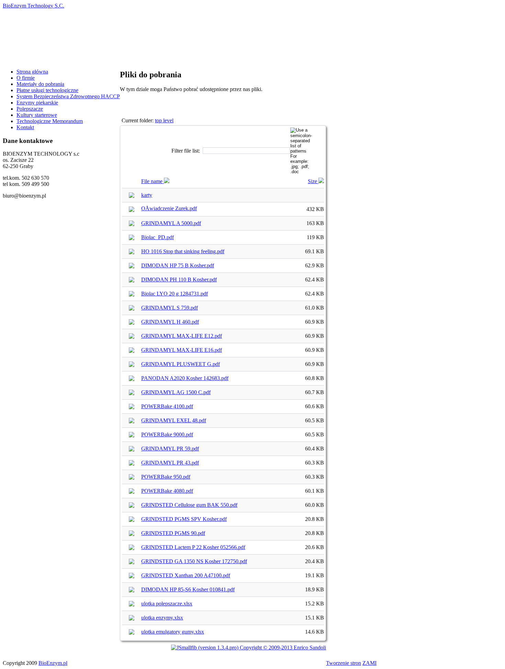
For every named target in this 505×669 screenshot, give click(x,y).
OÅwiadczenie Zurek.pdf (169, 208)
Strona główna (32, 72)
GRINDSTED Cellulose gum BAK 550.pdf (189, 505)
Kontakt (25, 127)
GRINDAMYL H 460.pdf (170, 322)
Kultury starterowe (36, 115)
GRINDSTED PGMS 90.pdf (173, 533)
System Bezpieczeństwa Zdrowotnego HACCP (68, 96)
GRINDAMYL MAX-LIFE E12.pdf (181, 336)
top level (164, 120)
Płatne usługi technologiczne (47, 90)
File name (152, 181)
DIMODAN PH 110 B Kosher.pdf (179, 279)
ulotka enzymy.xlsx (162, 618)
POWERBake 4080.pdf (167, 491)
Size (313, 181)
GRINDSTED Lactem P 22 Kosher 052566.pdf (193, 547)
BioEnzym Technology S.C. (33, 6)
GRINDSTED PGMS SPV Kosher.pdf (184, 519)
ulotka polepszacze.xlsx (166, 603)
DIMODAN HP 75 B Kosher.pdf (177, 265)
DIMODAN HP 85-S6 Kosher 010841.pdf (188, 589)
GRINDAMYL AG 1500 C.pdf (176, 392)
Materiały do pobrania (40, 84)
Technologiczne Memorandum (49, 121)
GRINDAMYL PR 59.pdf (170, 448)
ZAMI (369, 663)
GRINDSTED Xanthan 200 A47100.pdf (185, 575)
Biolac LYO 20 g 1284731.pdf (174, 294)
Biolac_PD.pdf (157, 237)
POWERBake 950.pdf (165, 477)
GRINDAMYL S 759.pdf (169, 308)
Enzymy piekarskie (37, 102)
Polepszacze (29, 109)
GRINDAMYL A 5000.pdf (171, 223)
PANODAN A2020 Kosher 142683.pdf (184, 378)
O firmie (25, 78)
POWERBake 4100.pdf (167, 406)
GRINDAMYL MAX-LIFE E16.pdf (181, 350)
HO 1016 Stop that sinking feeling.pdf (182, 251)
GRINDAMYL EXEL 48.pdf (173, 420)
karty (146, 195)
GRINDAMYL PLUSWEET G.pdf (180, 364)
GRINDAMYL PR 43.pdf (170, 463)
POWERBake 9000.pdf (167, 434)
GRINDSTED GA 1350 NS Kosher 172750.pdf (194, 561)
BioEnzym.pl (52, 663)
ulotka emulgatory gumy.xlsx (172, 632)
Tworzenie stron (343, 663)
